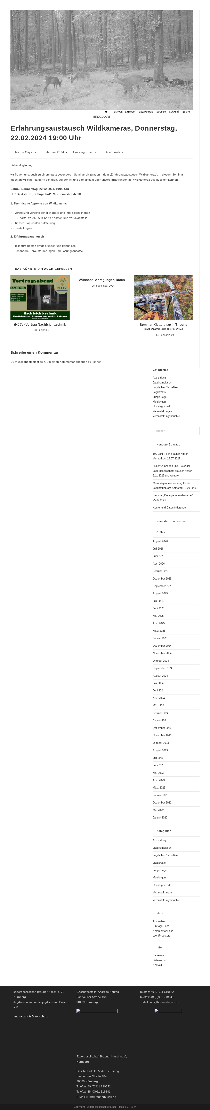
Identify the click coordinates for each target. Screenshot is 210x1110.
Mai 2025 (158, 615)
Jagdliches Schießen (165, 387)
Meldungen (159, 401)
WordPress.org (161, 935)
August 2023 (160, 750)
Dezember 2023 (162, 727)
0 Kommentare (113, 152)
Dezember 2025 (162, 578)
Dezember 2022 (162, 802)
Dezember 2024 (162, 645)
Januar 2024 (160, 720)
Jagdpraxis (159, 392)
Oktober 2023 (161, 742)
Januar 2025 (160, 638)
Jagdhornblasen (162, 382)
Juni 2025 (158, 608)
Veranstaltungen (162, 411)
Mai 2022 (158, 810)
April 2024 (159, 698)
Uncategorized (83, 152)
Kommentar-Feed (163, 930)
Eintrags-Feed (161, 925)
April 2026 (159, 563)
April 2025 (159, 623)
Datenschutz (160, 960)
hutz (45, 1016)
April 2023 (159, 780)
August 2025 (160, 593)
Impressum (159, 955)
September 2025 (162, 586)
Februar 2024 (160, 713)
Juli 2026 (158, 548)
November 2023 (162, 735)
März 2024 (159, 705)
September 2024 (162, 668)
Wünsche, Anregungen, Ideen (102, 280)
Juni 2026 (158, 556)
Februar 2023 (160, 795)
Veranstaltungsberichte (166, 416)
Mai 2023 (158, 772)
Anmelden (159, 921)
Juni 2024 (158, 690)
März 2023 (159, 787)
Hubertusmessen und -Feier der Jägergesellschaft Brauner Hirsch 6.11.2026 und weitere (172, 470)
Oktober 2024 (161, 660)
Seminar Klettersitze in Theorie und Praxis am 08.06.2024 (163, 327)
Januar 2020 (160, 817)
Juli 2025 (158, 601)
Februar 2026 (160, 571)
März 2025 (159, 630)
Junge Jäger (160, 396)
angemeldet (31, 361)
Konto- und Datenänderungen (170, 507)
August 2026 (160, 541)
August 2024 (160, 675)
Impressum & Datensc (28, 1016)
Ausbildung (159, 377)
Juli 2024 (158, 683)
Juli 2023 (158, 757)
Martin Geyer (24, 152)
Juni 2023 (158, 765)
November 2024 (162, 653)
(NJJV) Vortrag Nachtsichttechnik (40, 324)
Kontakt (157, 965)
